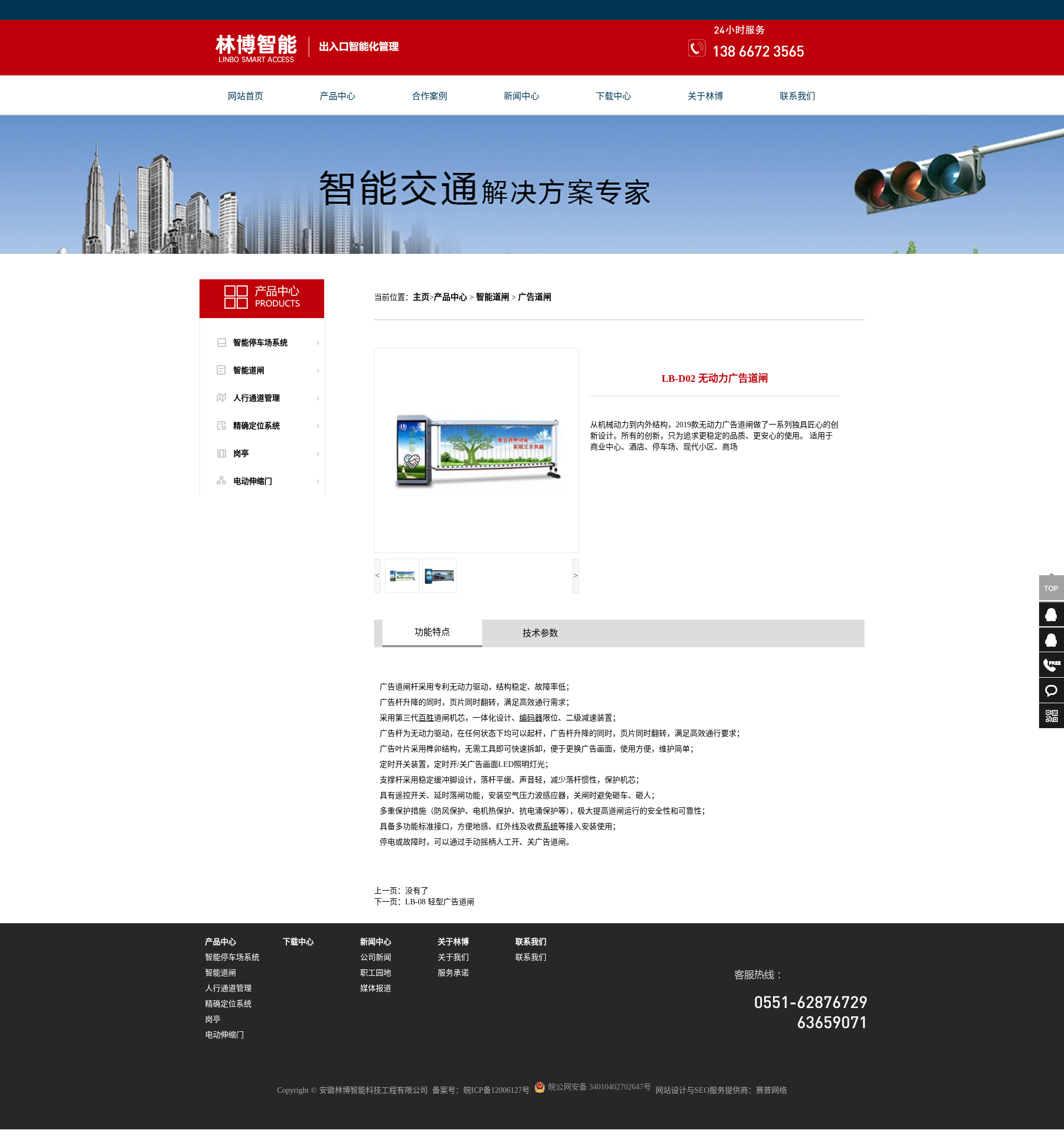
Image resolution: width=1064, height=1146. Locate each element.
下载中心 (613, 96)
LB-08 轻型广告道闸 (439, 902)
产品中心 (337, 96)
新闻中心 (521, 96)
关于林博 (705, 96)
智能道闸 (492, 297)
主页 (421, 297)
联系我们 (797, 96)
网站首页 (245, 96)
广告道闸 (534, 297)
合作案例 (429, 96)
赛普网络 (771, 1090)
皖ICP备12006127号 (496, 1090)
